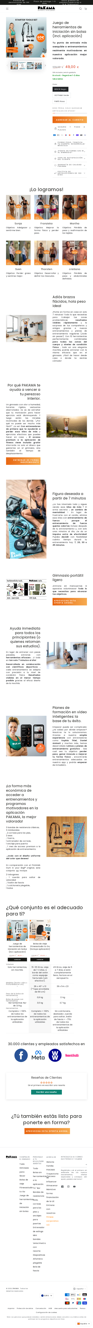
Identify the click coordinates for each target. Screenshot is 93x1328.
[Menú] (7, 8)
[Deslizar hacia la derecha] (45, 65)
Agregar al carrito (70, 119)
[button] (80, 8)
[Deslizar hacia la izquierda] (7, 65)
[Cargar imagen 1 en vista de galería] (14, 65)
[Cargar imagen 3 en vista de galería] (30, 65)
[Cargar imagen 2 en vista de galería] (22, 65)
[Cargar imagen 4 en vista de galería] (38, 65)
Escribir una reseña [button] (46, 1092)
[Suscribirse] (86, 1164)
